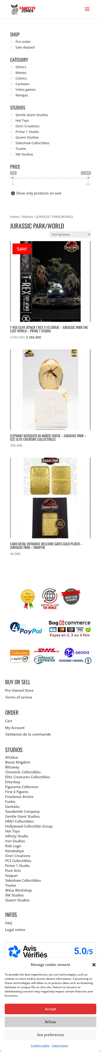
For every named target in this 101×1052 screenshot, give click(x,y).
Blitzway (12, 767)
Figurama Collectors (21, 786)
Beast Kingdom (17, 762)
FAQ (8, 923)
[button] (94, 964)
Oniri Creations (17, 855)
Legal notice (60, 1046)
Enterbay (12, 781)
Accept (50, 1008)
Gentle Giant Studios (22, 816)
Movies (27, 216)
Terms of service (18, 697)
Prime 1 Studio (17, 865)
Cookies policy (40, 1046)
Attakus (11, 757)
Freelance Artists (19, 796)
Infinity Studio (16, 836)
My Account (15, 727)
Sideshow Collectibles (23, 880)
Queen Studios (17, 900)
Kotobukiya (14, 850)
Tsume (10, 885)
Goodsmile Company (22, 811)
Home (14, 216)
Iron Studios (15, 841)
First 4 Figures (16, 791)
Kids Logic (13, 845)
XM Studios (14, 895)
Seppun (11, 875)
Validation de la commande (28, 734)
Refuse (50, 1021)
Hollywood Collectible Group (28, 826)
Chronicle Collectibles (23, 772)
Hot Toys (12, 831)
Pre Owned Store (19, 690)
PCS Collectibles (18, 860)
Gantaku (12, 806)
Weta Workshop (18, 890)
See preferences (50, 1034)
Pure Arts (13, 870)
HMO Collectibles (19, 821)
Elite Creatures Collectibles (27, 777)
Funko (10, 801)
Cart (8, 720)
